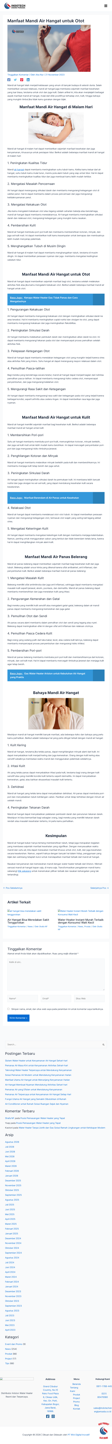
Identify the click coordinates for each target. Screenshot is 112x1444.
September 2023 (13, 1306)
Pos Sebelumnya (12, 888)
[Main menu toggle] (106, 5)
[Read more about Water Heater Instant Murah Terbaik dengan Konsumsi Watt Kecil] (81, 912)
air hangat (19, 169)
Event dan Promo (13, 1344)
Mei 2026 (9, 1156)
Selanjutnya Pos (99, 888)
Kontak (76, 1408)
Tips (7, 1363)
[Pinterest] (21, 79)
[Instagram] (53, 1416)
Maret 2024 (11, 1277)
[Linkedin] (28, 79)
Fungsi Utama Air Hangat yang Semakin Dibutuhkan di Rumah (35, 1099)
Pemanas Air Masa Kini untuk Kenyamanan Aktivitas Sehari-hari (36, 1065)
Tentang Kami (74, 1389)
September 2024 (13, 1253)
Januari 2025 (11, 1233)
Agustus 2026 (12, 1142)
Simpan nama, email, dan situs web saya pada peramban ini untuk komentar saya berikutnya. (57, 1009)
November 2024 (13, 1243)
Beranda (76, 1384)
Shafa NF (9, 1118)
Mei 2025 (9, 1214)
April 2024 (10, 1272)
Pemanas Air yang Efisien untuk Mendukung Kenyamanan (33, 1089)
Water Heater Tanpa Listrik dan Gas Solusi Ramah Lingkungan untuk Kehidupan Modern (62, 1127)
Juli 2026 (9, 1147)
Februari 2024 (12, 1281)
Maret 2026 (11, 1166)
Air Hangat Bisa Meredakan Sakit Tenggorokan (28, 921)
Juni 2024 (10, 1267)
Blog (76, 1405)
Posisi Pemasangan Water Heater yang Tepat (42, 1118)
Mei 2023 (9, 1325)
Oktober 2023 (12, 1301)
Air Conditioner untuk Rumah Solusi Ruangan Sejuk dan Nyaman (36, 1104)
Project (8, 1358)
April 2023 (10, 1330)
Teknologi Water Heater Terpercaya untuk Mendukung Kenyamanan (38, 1070)
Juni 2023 (10, 1320)
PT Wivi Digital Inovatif (79, 1434)
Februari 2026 (12, 1171)
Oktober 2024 (12, 1248)
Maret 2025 (11, 1224)
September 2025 (13, 1195)
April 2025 (10, 1219)
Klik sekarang (24, 871)
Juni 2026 (10, 1151)
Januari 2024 (11, 1286)
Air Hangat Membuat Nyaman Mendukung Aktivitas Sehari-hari (36, 1084)
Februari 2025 (12, 1228)
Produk (87, 926)
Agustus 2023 (12, 1310)
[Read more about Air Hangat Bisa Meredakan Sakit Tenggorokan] (30, 912)
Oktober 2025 (12, 1190)
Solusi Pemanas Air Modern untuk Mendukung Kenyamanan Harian (38, 1075)
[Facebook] (8, 79)
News (30, 926)
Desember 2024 (13, 1238)
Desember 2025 (13, 1180)
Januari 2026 (11, 1175)
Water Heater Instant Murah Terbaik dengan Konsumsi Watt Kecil (81, 921)
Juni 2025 (10, 1209)
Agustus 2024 (12, 1257)
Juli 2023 (9, 1315)
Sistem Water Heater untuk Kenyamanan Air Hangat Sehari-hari (36, 1060)
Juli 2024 (9, 1262)
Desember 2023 (13, 1291)
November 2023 (13, 1296)
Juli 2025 (9, 1204)
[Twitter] (15, 79)
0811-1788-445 (104, 1386)
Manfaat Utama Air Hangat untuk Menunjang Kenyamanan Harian (37, 1080)
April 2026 (10, 1161)
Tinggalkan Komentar (18, 74)
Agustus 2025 (12, 1200)
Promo (76, 1401)
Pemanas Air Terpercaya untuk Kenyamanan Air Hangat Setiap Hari (38, 1094)
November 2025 (13, 1185)
